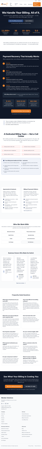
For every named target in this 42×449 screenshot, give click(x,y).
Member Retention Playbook (27, 434)
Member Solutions (7, 398)
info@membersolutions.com (6, 407)
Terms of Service (38, 445)
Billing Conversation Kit (26, 432)
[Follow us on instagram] (3, 403)
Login (36, 0)
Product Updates (4, 423)
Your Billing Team (25, 419)
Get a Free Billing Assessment (36, 4)
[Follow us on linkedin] (5, 403)
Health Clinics (3, 432)
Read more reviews (20, 283)
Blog (22, 428)
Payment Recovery (25, 413)
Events (25, 4)
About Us (3, 413)
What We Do (7, 4)
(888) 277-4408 (8, 405)
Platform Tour (16, 4)
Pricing (21, 4)
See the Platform (29, 20)
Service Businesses (4, 438)
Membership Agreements (26, 415)
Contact (2, 419)
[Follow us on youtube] (7, 403)
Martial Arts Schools (4, 428)
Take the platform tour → (28, 210)
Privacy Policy (30, 445)
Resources (30, 4)
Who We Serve (11, 4)
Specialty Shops (4, 434)
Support (39, 0)
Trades (2, 436)
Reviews (2, 417)
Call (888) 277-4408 (30, 386)
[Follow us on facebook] (1, 403)
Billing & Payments (25, 417)
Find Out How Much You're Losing (21, 111)
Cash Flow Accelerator (26, 436)
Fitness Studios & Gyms (5, 430)
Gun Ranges (3, 440)
